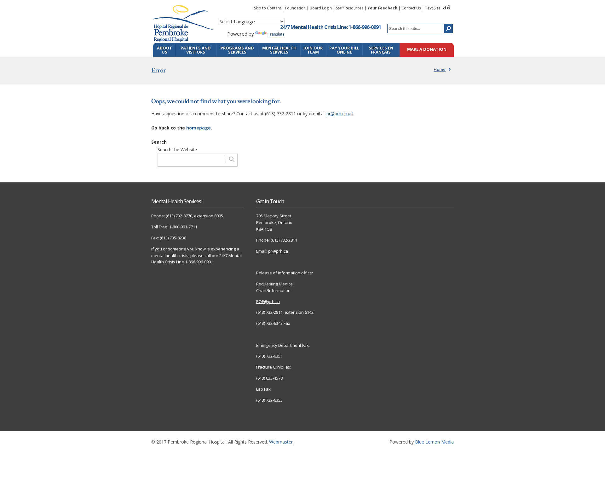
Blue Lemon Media (434, 442)
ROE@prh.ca (268, 301)
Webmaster (281, 442)
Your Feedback (382, 8)
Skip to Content (267, 8)
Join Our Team (313, 50)
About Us (164, 50)
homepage (198, 128)
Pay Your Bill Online (344, 50)
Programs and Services (237, 50)
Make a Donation (427, 49)
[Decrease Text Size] (444, 8)
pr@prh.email (339, 114)
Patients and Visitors (196, 50)
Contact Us (411, 8)
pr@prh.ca (278, 251)
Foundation (295, 8)
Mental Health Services (279, 50)
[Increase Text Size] (449, 8)
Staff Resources (349, 8)
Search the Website (177, 149)
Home (440, 69)
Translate (276, 34)
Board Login (321, 8)
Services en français (381, 50)
